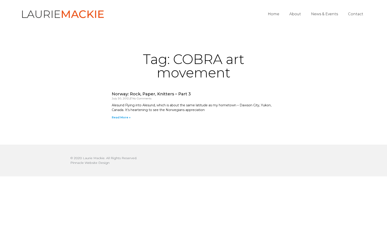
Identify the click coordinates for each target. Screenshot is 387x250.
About (295, 14)
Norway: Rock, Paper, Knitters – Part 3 (151, 94)
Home (273, 14)
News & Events (324, 14)
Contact (355, 14)
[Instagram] (313, 161)
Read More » (121, 117)
